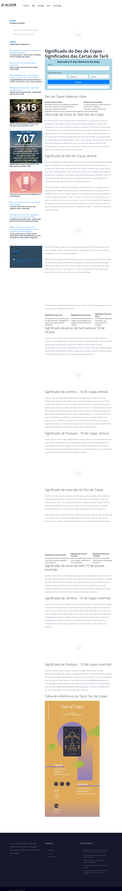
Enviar (78, 82)
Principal (26, 6)
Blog (33, 6)
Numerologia (57, 6)
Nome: (50, 64)
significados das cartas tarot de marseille (25, 30)
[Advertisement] (78, 291)
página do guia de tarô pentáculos (23, 34)
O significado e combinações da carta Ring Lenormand (94, 856)
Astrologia (41, 6)
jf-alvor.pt (22, 890)
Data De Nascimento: (55, 73)
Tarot (48, 6)
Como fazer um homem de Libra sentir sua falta (95, 866)
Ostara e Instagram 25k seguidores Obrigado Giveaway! (93, 861)
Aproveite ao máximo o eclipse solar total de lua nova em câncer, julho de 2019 (95, 851)
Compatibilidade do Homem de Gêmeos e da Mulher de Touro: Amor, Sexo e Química (95, 872)
